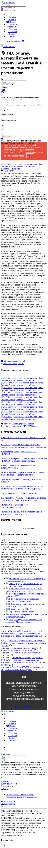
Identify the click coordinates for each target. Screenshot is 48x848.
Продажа (12, 24)
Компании (11, 27)
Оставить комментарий (14, 361)
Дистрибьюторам (9, 784)
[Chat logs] (7, 745)
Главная (12, 17)
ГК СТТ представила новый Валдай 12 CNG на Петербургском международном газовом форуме (23, 643)
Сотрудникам (7, 786)
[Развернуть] (3, 540)
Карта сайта (9, 804)
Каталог (12, 34)
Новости (12, 19)
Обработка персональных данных (21, 797)
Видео (12, 22)
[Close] (24, 677)
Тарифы (4, 788)
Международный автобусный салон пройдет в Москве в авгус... (24, 620)
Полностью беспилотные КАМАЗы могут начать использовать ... (24, 590)
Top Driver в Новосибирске (21, 612)
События (12, 31)
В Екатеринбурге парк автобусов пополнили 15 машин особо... (22, 600)
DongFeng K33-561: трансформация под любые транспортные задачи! (22, 668)
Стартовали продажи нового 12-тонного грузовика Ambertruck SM (21, 649)
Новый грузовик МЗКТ (20, 609)
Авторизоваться (13, 41)
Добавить (6, 136)
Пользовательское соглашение (20, 794)
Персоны (12, 29)
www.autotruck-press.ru (13, 363)
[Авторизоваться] (2, 138)
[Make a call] (7, 750)
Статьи (11, 36)
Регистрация (9, 8)
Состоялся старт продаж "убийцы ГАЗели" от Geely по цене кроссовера (22, 658)
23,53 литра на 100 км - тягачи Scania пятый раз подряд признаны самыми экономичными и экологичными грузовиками (22, 633)
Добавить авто (8, 115)
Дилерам (5, 781)
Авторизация (10, 10)
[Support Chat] (7, 747)
